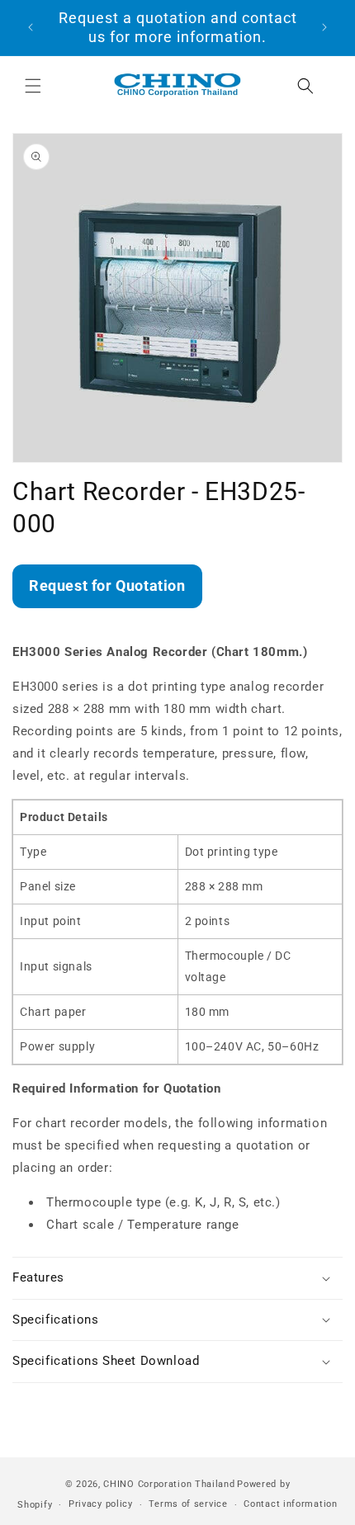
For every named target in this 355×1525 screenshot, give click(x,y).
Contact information (290, 1504)
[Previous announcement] (30, 27)
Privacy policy (101, 1504)
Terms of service (188, 1504)
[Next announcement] (324, 27)
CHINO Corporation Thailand (168, 1484)
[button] (33, 86)
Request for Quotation (107, 585)
